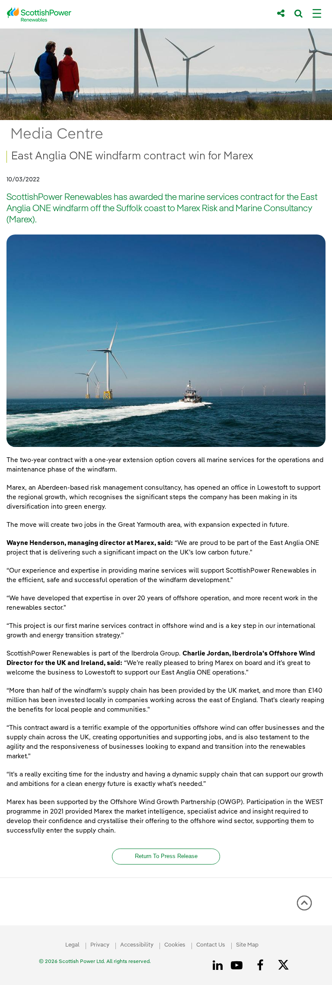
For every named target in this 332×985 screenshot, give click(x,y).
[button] (304, 903)
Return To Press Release (166, 856)
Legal (72, 945)
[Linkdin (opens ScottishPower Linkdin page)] (219, 965)
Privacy (99, 945)
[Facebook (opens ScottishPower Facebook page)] (261, 965)
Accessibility (136, 945)
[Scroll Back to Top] (304, 906)
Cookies (174, 945)
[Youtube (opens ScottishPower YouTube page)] (238, 965)
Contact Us (210, 945)
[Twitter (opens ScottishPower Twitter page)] (286, 966)
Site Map (247, 945)
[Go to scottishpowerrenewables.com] (135, 14)
